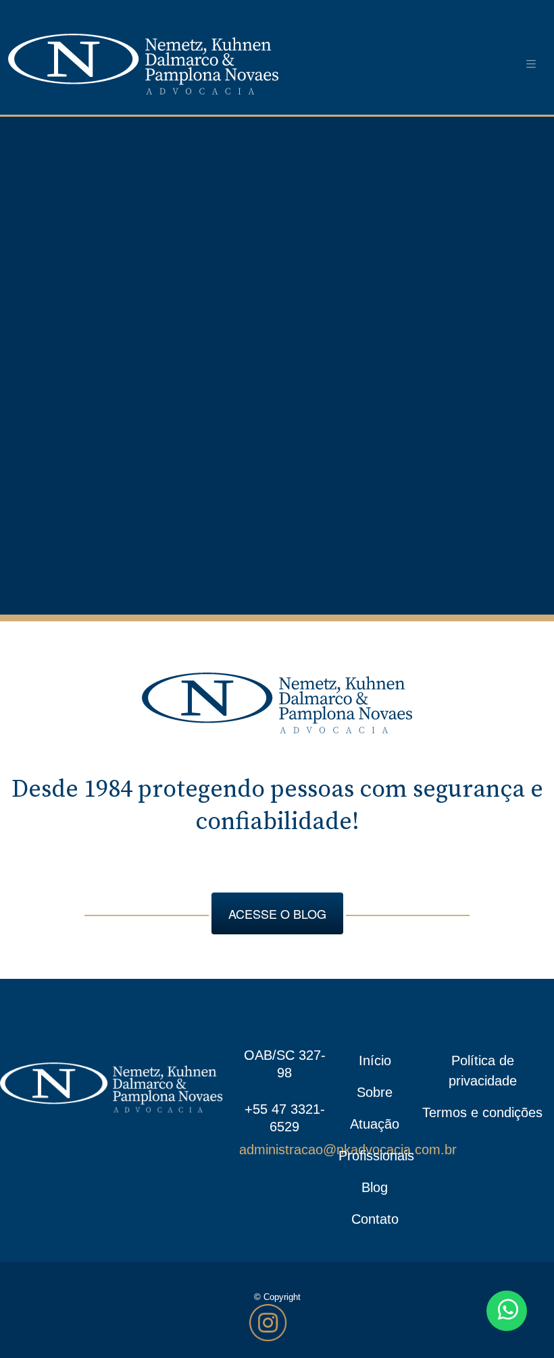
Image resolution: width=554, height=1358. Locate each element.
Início (375, 1060)
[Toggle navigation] (531, 64)
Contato (375, 1219)
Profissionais (374, 1155)
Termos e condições (482, 1112)
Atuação (374, 1123)
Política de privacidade (483, 1070)
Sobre (375, 1092)
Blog (374, 1187)
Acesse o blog (277, 913)
